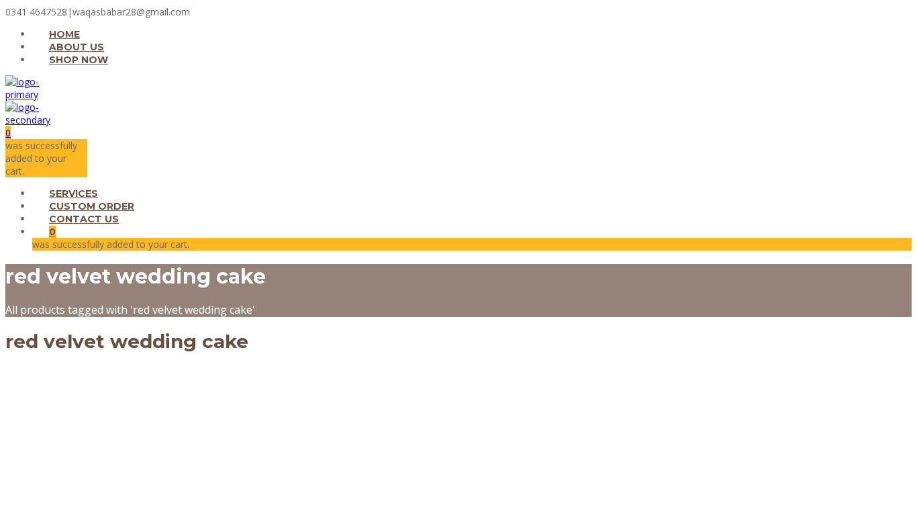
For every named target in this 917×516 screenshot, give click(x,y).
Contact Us (84, 219)
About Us (76, 47)
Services (73, 193)
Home (64, 34)
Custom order (91, 206)
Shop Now (78, 60)
